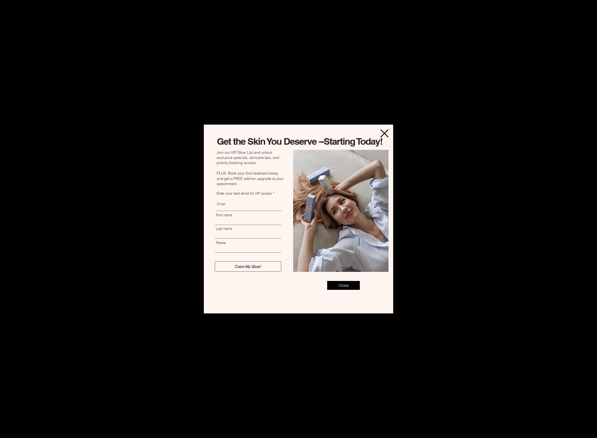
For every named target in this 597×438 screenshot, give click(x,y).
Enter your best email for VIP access (244, 193)
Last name (224, 228)
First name (224, 215)
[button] (384, 133)
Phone (221, 243)
